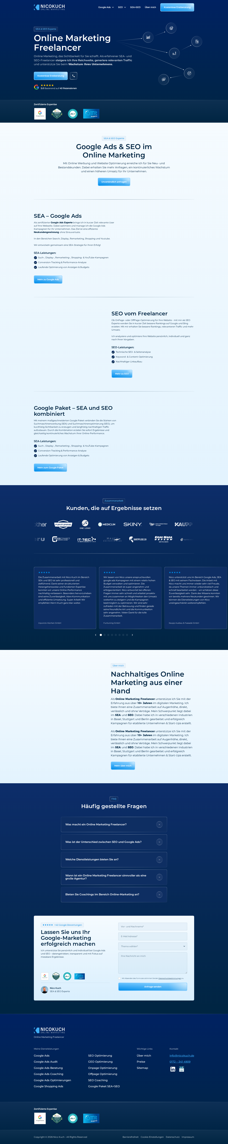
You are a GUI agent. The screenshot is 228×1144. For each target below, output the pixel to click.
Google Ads (42, 1055)
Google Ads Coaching (48, 1074)
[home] (49, 7)
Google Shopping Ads (48, 1086)
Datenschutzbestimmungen (170, 978)
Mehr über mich (122, 765)
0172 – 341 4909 (180, 1061)
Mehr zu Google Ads (48, 279)
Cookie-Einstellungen (152, 1137)
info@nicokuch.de (182, 1055)
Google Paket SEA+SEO (104, 1086)
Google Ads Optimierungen (52, 1080)
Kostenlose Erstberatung (177, 7)
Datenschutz (173, 1137)
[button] (106, 7)
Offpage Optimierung (102, 1074)
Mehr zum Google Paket (50, 467)
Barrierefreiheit (131, 1137)
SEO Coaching (98, 1080)
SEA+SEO (135, 7)
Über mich (150, 7)
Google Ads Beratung (48, 1068)
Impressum (188, 1137)
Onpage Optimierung (102, 1068)
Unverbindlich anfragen (114, 181)
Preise (141, 1061)
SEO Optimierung (100, 1055)
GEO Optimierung (100, 1061)
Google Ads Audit (46, 1061)
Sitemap (142, 1068)
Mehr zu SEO (122, 373)
